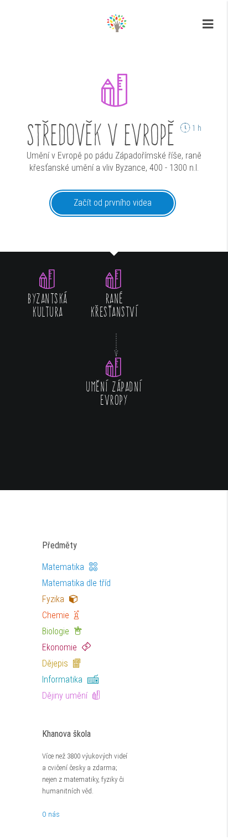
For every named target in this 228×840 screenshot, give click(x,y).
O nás (51, 814)
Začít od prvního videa (113, 202)
